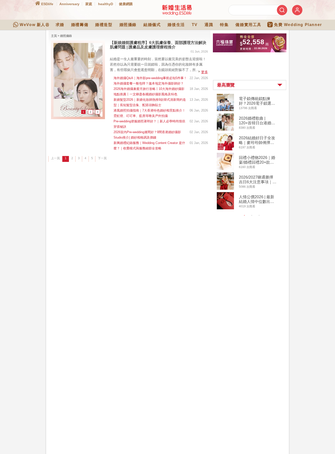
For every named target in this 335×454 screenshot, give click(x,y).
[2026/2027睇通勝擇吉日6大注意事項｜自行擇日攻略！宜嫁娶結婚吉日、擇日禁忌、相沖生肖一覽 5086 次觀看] (225, 188)
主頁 (54, 36)
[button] (249, 85)
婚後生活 (176, 25)
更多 (204, 72)
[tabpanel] (254, 152)
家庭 (88, 4)
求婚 (60, 25)
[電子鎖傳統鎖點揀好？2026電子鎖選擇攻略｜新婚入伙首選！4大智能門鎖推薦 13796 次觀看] (225, 110)
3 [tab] (259, 215)
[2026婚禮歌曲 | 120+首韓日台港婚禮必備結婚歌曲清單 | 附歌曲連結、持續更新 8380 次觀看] (225, 129)
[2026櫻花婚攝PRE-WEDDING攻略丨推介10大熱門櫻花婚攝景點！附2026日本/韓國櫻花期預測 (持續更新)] (78, 115)
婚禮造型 (103, 25)
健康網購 (126, 4)
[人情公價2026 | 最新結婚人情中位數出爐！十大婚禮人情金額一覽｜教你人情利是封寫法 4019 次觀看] (225, 208)
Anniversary (69, 4)
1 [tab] (244, 215)
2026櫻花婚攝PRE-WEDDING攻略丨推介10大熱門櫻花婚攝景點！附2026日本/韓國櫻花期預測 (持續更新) (158, 45)
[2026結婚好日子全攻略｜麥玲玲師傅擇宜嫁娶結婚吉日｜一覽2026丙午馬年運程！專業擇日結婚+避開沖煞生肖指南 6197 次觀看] (225, 149)
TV (195, 25)
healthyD (105, 4)
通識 (209, 25)
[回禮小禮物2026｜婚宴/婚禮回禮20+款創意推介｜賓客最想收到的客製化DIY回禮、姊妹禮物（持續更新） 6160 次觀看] (225, 169)
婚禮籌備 (79, 25)
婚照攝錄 (128, 25)
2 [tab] (251, 215)
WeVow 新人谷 (35, 25)
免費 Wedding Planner (298, 25)
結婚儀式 (152, 25)
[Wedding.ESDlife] (177, 14)
